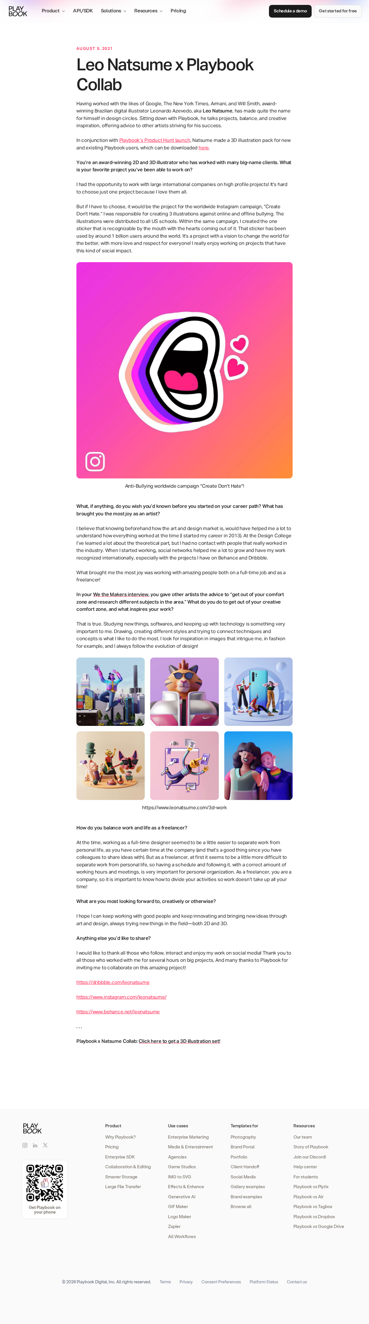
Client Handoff (245, 1166)
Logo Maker (179, 1216)
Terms (165, 1281)
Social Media (243, 1176)
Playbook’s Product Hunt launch (154, 140)
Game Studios (182, 1166)
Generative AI (181, 1196)
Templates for (244, 1125)
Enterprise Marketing (188, 1136)
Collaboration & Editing (128, 1166)
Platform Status (264, 1281)
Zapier (174, 1226)
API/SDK (83, 10)
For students (305, 1176)
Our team (302, 1136)
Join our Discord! (309, 1156)
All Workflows (182, 1236)
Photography (243, 1136)
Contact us (297, 1281)
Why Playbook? (120, 1136)
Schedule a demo (290, 10)
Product (113, 1125)
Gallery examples (248, 1186)
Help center (305, 1166)
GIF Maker (178, 1206)
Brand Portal (243, 1146)
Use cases (178, 1125)
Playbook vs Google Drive (318, 1226)
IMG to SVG (179, 1176)
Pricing (178, 10)
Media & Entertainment (190, 1146)
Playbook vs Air (308, 1196)
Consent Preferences (221, 1281)
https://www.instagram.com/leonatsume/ (121, 997)
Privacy (186, 1281)
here (204, 148)
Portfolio (239, 1156)
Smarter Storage (121, 1176)
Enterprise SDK (120, 1156)
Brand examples (246, 1196)
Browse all (241, 1206)
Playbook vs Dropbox (314, 1216)
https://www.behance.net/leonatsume (118, 1012)
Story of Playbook (310, 1146)
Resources (304, 1125)
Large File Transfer (123, 1186)
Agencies (177, 1156)
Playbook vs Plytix (311, 1186)
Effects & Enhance (186, 1186)
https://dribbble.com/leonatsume (113, 982)
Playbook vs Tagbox (312, 1206)
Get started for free (338, 10)
